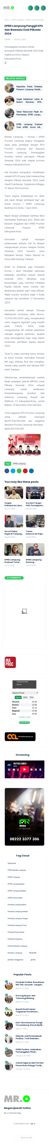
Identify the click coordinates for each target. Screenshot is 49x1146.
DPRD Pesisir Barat (15, 898)
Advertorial (12, 863)
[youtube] (37, 1130)
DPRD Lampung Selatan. (17, 891)
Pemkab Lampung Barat (17, 905)
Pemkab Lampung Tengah (18, 918)
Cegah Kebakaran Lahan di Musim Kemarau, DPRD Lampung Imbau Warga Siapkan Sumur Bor (29, 101)
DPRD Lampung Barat (16, 884)
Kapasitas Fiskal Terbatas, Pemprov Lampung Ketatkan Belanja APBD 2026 (29, 88)
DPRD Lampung (17, 20)
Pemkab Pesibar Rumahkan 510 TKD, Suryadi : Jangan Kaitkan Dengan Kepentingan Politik (30, 983)
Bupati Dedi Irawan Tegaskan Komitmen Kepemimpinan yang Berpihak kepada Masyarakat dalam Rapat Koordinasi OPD (29, 1010)
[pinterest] (25, 471)
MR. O (33, 1124)
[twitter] (13, 471)
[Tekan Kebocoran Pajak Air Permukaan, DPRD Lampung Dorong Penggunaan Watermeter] (9, 113)
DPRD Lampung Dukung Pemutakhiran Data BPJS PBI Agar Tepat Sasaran (34, 560)
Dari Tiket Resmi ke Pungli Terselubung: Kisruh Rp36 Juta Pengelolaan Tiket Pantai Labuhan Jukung (29, 1023)
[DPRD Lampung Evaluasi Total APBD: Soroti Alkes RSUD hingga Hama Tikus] (9, 126)
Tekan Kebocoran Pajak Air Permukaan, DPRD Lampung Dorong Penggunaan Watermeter (29, 113)
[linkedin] (31, 471)
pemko (33, 960)
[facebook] (6, 471)
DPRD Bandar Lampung (17, 870)
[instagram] (32, 1130)
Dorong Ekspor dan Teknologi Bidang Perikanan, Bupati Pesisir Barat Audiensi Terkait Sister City (29, 996)
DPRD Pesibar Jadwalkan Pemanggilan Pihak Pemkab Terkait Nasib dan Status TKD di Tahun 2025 (29, 1050)
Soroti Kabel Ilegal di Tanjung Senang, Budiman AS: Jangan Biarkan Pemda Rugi (13, 532)
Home (6, 20)
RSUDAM (32, 953)
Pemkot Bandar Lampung (17, 946)
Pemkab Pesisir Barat (16, 932)
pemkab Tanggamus (15, 960)
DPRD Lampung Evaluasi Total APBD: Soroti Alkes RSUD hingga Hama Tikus (29, 126)
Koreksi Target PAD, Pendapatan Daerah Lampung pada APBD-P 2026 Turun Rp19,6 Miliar (35, 504)
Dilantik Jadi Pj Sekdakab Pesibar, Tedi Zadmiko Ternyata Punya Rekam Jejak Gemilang (29, 1037)
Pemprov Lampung (15, 953)
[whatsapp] (19, 471)
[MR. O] (8, 8)
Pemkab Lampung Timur (17, 925)
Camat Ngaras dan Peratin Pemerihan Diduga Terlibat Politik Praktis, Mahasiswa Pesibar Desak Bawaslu (30, 1064)
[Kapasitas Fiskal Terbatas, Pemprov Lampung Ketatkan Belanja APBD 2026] (9, 88)
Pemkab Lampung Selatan (18, 911)
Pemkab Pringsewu (15, 939)
